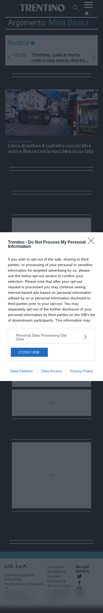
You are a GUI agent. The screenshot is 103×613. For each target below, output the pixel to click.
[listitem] (51, 337)
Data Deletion (21, 371)
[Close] (93, 243)
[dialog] (51, 306)
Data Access (51, 371)
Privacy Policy (81, 371)
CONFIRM (29, 352)
